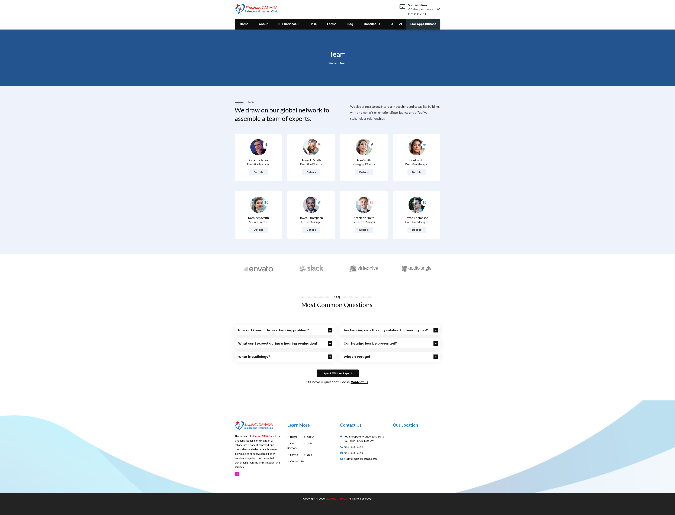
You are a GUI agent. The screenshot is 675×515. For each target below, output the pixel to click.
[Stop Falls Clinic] (257, 9)
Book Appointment (423, 24)
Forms (294, 454)
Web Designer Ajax (299, 509)
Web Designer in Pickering (328, 509)
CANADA (342, 498)
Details (258, 172)
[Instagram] (237, 474)
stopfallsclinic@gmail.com (360, 459)
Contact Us (297, 461)
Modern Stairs (353, 509)
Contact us (359, 382)
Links (310, 443)
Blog (309, 454)
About (310, 437)
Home (332, 63)
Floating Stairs (391, 509)
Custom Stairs (372, 509)
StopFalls (331, 498)
